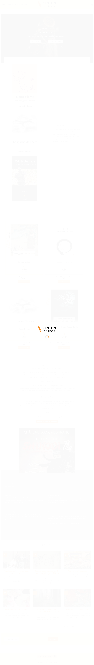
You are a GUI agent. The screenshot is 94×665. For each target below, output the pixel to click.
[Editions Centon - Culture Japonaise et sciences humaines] (47, 329)
